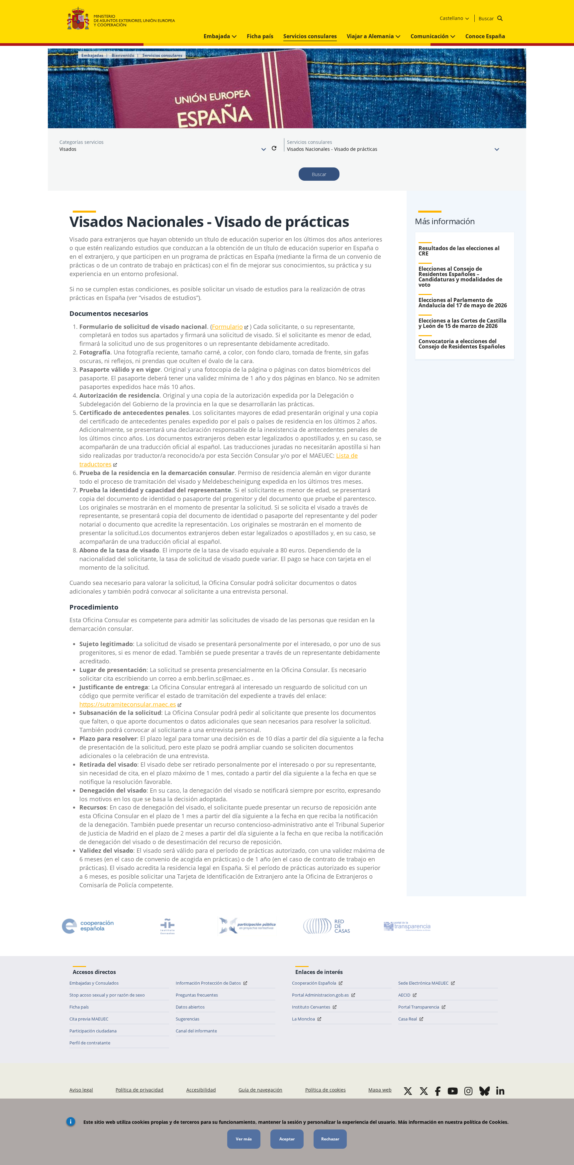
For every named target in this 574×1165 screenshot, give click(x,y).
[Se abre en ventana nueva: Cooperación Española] (87, 926)
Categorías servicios (81, 142)
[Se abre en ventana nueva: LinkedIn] (500, 1091)
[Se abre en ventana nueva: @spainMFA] (424, 1091)
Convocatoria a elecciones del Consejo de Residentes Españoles (462, 344)
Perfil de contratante (89, 1043)
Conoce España (485, 36)
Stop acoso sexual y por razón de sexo (107, 995)
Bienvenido (123, 55)
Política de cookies (325, 1090)
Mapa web (380, 1090)
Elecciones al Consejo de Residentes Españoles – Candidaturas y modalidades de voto (460, 276)
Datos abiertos (190, 1007)
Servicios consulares (310, 36)
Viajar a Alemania (371, 36)
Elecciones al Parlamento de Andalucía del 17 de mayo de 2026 (463, 302)
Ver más (244, 1139)
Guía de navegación (260, 1090)
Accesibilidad (201, 1090)
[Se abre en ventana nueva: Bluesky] (484, 1091)
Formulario (227, 327)
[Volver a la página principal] (124, 18)
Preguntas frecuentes (197, 995)
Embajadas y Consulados (94, 983)
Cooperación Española (314, 983)
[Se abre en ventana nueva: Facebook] (438, 1091)
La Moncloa (304, 1019)
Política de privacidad (139, 1090)
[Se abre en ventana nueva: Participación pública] (247, 926)
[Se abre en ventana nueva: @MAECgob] (408, 1091)
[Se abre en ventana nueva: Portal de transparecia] (406, 926)
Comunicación (430, 36)
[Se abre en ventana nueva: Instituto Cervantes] (167, 926)
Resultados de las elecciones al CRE (459, 250)
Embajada (218, 36)
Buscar (487, 18)
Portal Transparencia (419, 1007)
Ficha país (260, 36)
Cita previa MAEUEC (88, 1019)
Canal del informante (196, 1031)
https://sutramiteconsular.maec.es (127, 704)
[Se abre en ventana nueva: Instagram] (468, 1091)
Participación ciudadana (93, 1031)
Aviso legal (81, 1090)
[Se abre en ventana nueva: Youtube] (452, 1091)
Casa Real (408, 1019)
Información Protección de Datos (209, 983)
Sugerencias (187, 1019)
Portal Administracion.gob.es (321, 995)
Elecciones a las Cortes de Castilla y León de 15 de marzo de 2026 (463, 323)
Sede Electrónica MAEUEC (423, 983)
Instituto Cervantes (311, 1007)
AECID (404, 995)
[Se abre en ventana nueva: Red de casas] (326, 926)
